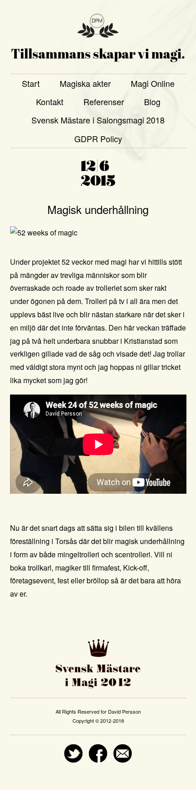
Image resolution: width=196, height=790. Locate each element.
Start (31, 83)
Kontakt (49, 101)
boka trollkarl (31, 567)
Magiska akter (85, 83)
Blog (152, 101)
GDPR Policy (98, 138)
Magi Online (153, 83)
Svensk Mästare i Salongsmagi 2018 (98, 120)
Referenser (103, 101)
